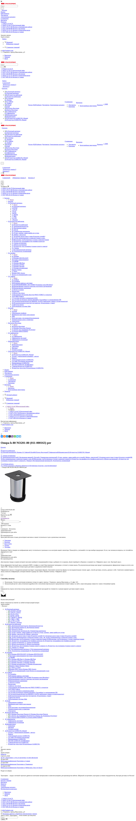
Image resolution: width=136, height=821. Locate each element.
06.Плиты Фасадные (18, 326)
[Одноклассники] (4, 436)
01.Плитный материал (19, 206)
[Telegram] (20, 436)
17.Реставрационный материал (41, 460)
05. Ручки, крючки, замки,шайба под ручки (69, 457)
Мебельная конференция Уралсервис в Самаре (15, 761)
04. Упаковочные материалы (47, 457)
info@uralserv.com (7, 50)
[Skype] (17, 436)
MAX (6, 58)
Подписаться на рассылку (9, 789)
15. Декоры (27, 460)
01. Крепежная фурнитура (9, 457)
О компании (12, 379)
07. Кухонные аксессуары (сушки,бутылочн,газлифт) (114, 457)
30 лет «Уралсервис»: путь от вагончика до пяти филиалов (19, 757)
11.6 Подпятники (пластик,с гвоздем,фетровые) (42, 465)
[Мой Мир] (7, 436)
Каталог (10, 201)
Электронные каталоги (8, 787)
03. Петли (35, 457)
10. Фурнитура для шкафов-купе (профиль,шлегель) (85, 459)
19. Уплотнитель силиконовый (60, 460)
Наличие (7, 542)
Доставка (7, 547)
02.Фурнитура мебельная (20, 224)
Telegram (7, 57)
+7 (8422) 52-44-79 (7, 23)
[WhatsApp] (15, 436)
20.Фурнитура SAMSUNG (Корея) (23, 354)
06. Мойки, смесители (90, 457)
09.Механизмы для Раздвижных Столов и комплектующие (50, 459)
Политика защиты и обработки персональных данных (20, 814)
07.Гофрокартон (17, 336)
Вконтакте (7, 55)
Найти (3, 819)
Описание (7, 540)
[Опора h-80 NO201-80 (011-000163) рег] (19, 505)
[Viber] (12, 436)
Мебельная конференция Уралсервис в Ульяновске (17, 764)
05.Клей (14, 311)
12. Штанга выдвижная (109, 459)
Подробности (5, 518)
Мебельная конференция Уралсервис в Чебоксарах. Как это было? (21, 767)
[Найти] (2, 8)
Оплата (6, 545)
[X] (10, 436)
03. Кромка (15, 256)
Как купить (8, 543)
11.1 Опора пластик (7, 465)
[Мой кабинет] (1, 165)
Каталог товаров (6, 780)
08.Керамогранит (17, 344)
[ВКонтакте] (2, 436)
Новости (3, 754)
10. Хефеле (15, 279)
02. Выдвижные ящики (24, 457)
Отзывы (3, 785)
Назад (12, 200)
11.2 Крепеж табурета (20, 465)
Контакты (11, 388)
